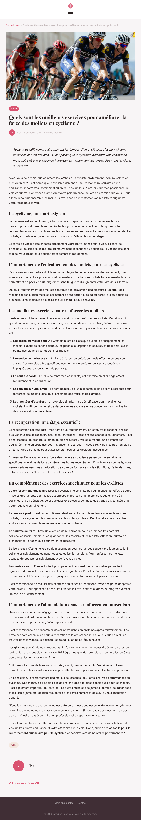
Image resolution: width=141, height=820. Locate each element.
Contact (82, 802)
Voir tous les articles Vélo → (26, 783)
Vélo (18, 25)
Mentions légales (64, 802)
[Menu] (70, 13)
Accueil (10, 25)
